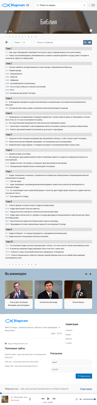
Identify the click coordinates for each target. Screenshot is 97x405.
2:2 (6, 70)
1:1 (6, 52)
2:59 (7, 87)
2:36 (7, 74)
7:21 (7, 184)
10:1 (7, 245)
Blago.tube (9, 366)
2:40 (7, 77)
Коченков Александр (48, 302)
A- (6, 31)
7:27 (7, 196)
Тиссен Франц (78, 302)
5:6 (6, 145)
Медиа (68, 335)
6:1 (6, 154)
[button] (43, 398)
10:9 (7, 249)
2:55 (7, 83)
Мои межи (15, 400)
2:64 (7, 90)
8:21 (7, 212)
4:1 (6, 117)
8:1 (6, 205)
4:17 (7, 126)
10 (35, 37)
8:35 (7, 224)
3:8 (6, 108)
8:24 (7, 215)
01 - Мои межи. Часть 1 (20, 397)
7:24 (7, 190)
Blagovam (17, 5)
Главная (69, 330)
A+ (10, 31)
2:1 (6, 67)
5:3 (6, 142)
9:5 (6, 236)
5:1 (6, 138)
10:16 (7, 252)
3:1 (6, 102)
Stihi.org (8, 362)
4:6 (6, 123)
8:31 (7, 221)
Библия (69, 339)
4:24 (7, 129)
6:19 (7, 166)
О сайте (69, 343)
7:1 (6, 175)
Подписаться (85, 376)
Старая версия (86, 388)
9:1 (6, 233)
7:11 (7, 181)
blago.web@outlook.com (18, 344)
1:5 (6, 55)
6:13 (7, 163)
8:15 (7, 209)
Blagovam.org (11, 389)
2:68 (7, 93)
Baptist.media (10, 354)
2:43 (7, 80)
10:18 (7, 255)
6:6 (6, 157)
